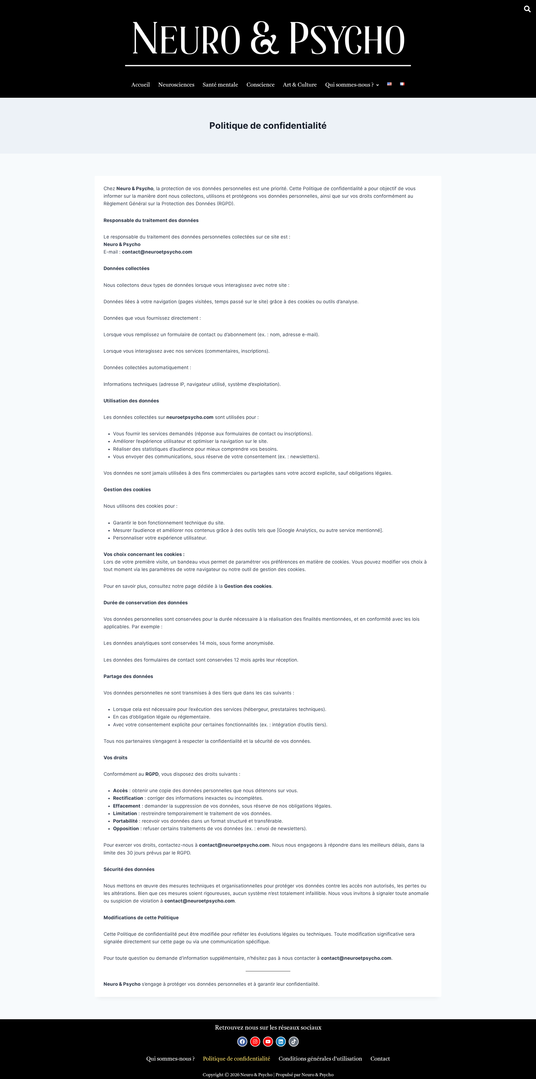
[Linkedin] (281, 1042)
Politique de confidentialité (236, 1059)
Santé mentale (220, 85)
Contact (380, 1059)
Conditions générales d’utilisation (320, 1059)
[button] (352, 85)
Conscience (261, 85)
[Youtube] (268, 1042)
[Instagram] (255, 1042)
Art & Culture (300, 85)
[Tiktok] (294, 1042)
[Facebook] (242, 1042)
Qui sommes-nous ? (349, 85)
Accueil (140, 85)
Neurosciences (176, 85)
